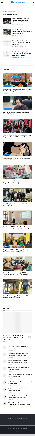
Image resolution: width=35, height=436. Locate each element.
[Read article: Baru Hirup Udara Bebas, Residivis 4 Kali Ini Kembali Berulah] (17, 195)
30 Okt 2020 (23, 57)
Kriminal (6, 131)
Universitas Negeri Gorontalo (12, 177)
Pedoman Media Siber (17, 420)
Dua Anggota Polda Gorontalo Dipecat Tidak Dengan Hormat (18, 389)
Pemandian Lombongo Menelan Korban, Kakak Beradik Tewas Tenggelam (19, 396)
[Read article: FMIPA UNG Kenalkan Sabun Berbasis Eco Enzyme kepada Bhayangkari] (17, 172)
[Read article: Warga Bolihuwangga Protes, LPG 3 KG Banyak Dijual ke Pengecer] (17, 286)
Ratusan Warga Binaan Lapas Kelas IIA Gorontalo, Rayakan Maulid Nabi (21, 42)
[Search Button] (33, 2)
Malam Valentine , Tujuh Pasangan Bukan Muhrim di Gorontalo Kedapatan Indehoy (19, 403)
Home (4, 11)
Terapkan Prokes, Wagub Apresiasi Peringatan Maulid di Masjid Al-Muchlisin (21, 53)
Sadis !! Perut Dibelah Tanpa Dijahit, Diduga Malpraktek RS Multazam (18, 354)
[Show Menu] (2, 2)
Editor (14, 24)
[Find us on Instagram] (16, 432)
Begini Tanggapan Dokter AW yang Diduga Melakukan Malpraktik (20, 375)
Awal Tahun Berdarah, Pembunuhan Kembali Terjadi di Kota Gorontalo (18, 347)
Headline (6, 154)
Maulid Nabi (13, 11)
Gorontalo (7, 86)
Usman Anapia (16, 57)
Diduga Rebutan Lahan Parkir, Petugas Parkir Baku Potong (18, 368)
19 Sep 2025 (20, 24)
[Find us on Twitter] (19, 432)
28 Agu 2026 (6, 93)
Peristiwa (6, 246)
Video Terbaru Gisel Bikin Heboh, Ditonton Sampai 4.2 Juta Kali (13, 337)
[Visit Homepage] (17, 2)
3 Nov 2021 (20, 46)
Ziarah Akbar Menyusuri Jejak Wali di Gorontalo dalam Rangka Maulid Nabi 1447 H (22, 31)
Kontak (19, 418)
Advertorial (7, 108)
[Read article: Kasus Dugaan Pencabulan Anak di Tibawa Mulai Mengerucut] (17, 149)
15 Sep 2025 (20, 35)
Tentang (14, 418)
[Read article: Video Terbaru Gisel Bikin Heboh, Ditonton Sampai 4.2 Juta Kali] (17, 322)
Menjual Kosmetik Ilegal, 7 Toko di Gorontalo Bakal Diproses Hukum (17, 361)
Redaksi (25, 418)
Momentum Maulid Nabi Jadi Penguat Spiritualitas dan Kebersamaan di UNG (20, 20)
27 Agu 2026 (6, 185)
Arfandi (15, 46)
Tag (8, 11)
